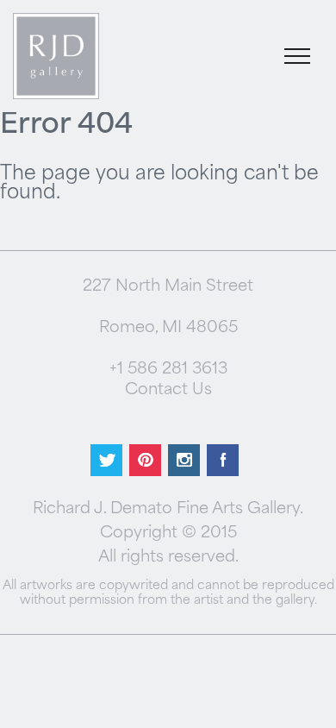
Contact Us (168, 391)
